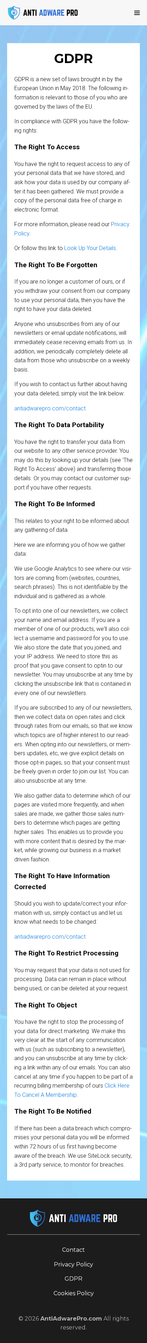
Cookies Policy (74, 1293)
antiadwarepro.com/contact (50, 408)
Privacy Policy (73, 1264)
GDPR (73, 1278)
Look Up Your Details (90, 248)
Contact (73, 1249)
